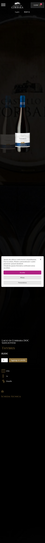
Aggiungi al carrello (18, 360)
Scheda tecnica (11, 396)
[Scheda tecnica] (2, 391)
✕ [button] (40, 259)
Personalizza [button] (22, 282)
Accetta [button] (22, 272)
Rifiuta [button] (22, 277)
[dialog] (22, 271)
